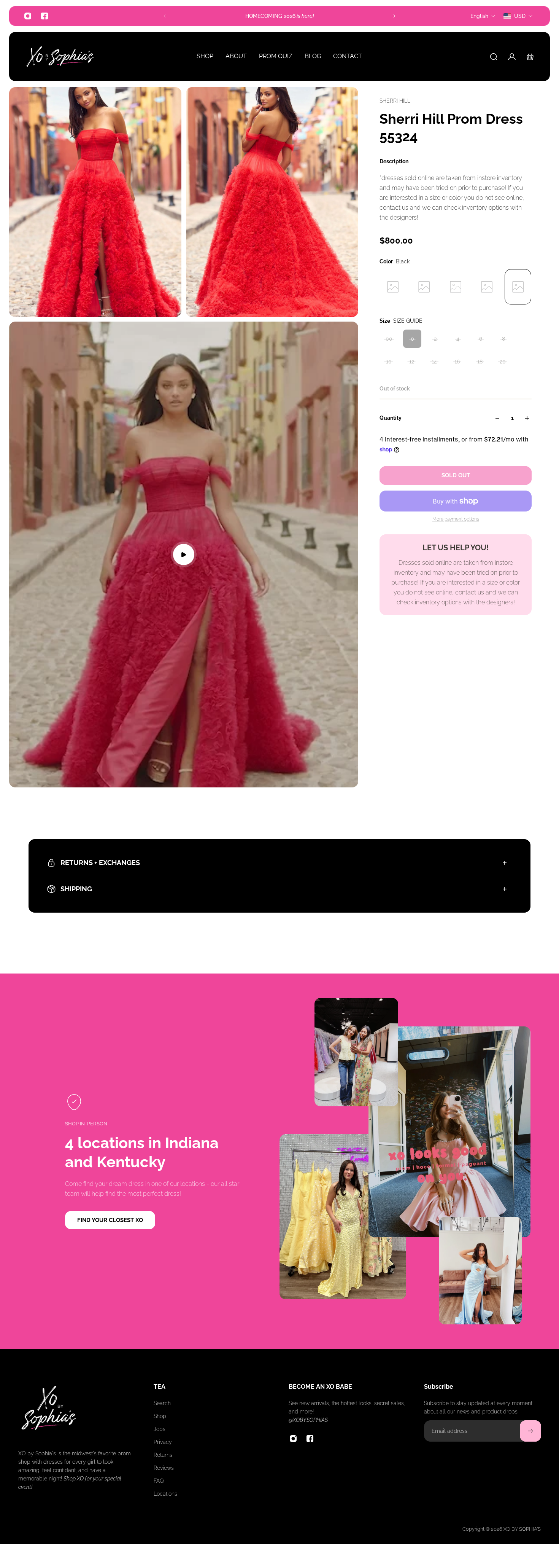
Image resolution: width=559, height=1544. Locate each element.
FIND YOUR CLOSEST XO (110, 1220)
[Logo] (60, 56)
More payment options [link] (455, 519)
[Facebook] (44, 16)
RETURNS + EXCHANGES (100, 863)
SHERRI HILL (395, 101)
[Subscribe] (530, 1431)
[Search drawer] (493, 56)
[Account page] (512, 56)
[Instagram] (27, 16)
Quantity (391, 418)
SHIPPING (76, 889)
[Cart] (530, 56)
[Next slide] (394, 16)
